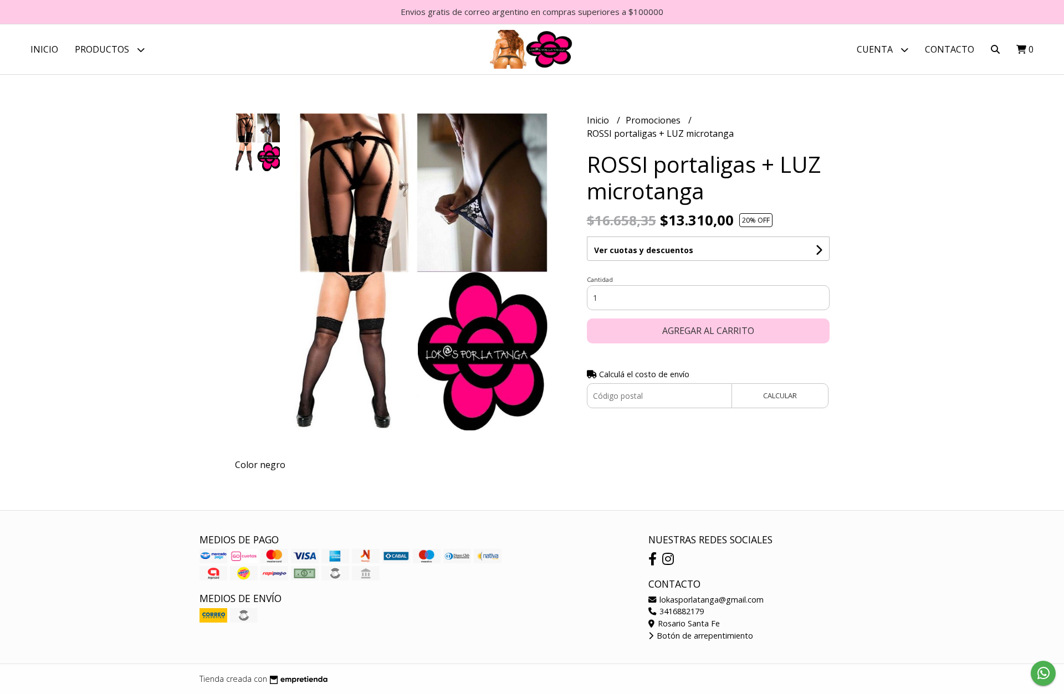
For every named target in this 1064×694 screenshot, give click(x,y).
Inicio (44, 49)
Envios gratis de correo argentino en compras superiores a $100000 (532, 11)
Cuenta (876, 49)
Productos (103, 49)
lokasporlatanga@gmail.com (710, 599)
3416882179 (680, 611)
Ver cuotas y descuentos (643, 250)
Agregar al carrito (708, 331)
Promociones (654, 120)
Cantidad (600, 279)
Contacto (949, 49)
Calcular (780, 395)
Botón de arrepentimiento (703, 635)
